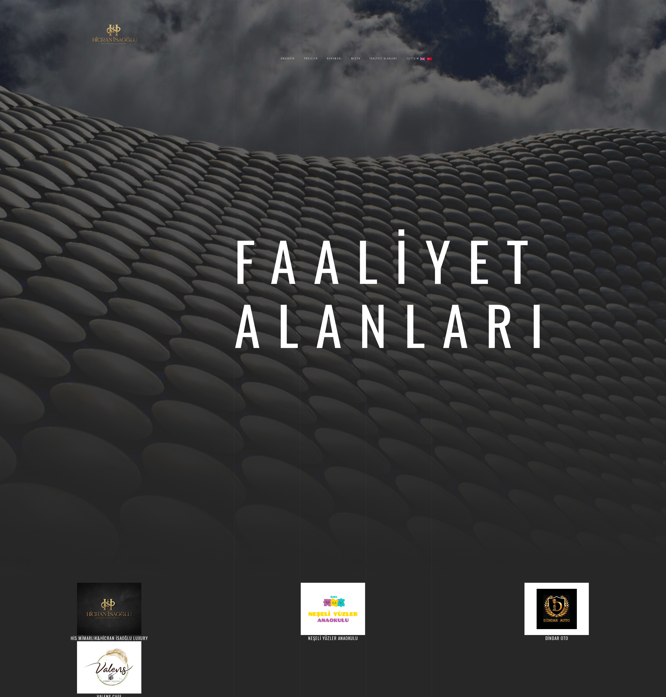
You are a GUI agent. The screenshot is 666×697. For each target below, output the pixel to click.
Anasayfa (288, 58)
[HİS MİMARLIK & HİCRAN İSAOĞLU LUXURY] (115, 32)
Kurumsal (334, 58)
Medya (356, 58)
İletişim (413, 58)
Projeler (311, 58)
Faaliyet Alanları (384, 58)
